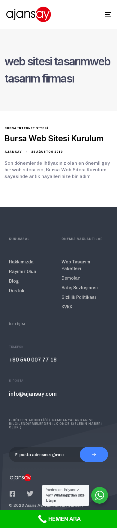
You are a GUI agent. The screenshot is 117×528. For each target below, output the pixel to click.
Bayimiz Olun (22, 271)
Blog (14, 281)
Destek (16, 290)
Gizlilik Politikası (79, 297)
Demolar (71, 278)
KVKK (67, 307)
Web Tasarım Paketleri (76, 265)
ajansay (13, 152)
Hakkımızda (21, 262)
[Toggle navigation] (93, 14)
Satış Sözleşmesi (80, 287)
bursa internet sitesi (26, 128)
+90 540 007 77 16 (33, 359)
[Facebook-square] (12, 493)
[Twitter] (30, 493)
